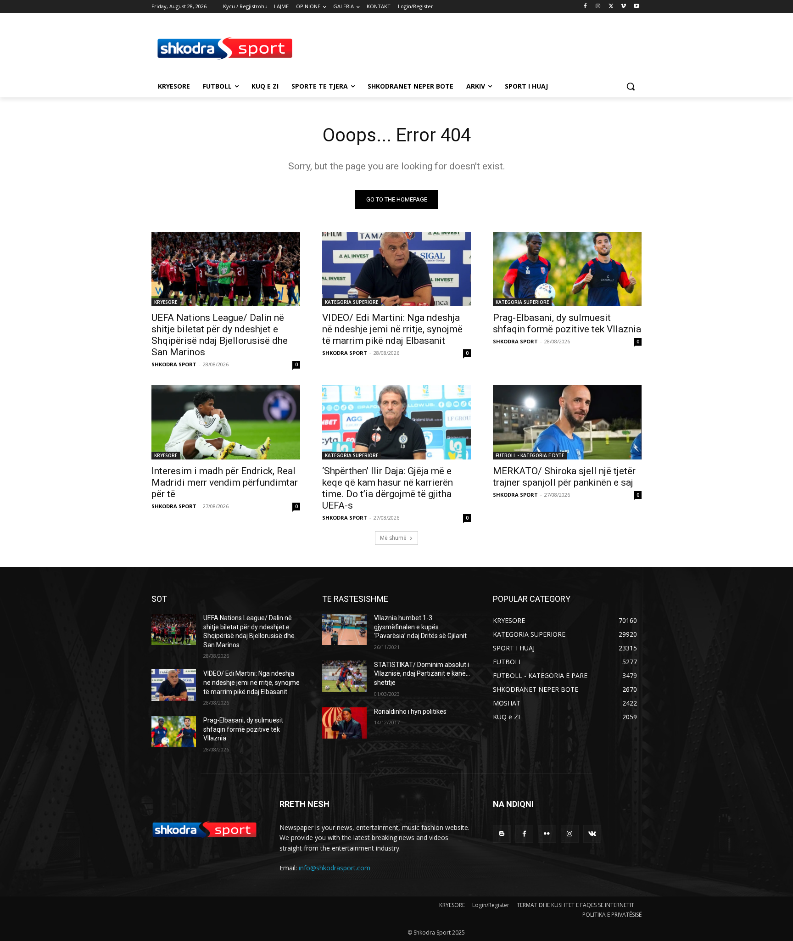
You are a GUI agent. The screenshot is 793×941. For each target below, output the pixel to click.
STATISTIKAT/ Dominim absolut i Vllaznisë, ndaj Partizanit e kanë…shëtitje (422, 673)
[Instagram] (598, 6)
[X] (611, 6)
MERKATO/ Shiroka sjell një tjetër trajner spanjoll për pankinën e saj (564, 476)
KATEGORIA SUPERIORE (351, 302)
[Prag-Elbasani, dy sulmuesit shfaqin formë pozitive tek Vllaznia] (567, 269)
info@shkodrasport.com (334, 867)
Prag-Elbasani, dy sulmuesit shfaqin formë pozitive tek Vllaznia (567, 323)
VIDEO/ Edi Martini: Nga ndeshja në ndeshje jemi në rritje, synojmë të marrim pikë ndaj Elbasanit (392, 329)
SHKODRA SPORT (173, 364)
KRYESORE (165, 302)
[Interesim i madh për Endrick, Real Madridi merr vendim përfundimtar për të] (225, 422)
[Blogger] (502, 834)
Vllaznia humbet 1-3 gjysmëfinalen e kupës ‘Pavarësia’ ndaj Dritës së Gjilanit (420, 626)
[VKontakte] (592, 834)
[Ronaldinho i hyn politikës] (344, 723)
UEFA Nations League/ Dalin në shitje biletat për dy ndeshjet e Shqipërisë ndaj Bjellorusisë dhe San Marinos (219, 335)
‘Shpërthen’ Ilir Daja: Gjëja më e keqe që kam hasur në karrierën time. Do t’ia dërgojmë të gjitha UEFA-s (387, 488)
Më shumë (393, 538)
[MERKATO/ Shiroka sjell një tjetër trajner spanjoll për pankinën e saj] (567, 422)
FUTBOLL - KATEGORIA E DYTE (530, 455)
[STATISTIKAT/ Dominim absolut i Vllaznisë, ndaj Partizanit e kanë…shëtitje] (344, 676)
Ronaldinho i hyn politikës (410, 711)
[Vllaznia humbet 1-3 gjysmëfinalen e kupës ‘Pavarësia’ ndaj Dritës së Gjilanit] (344, 629)
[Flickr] (547, 834)
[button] (631, 86)
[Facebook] (585, 6)
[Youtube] (636, 6)
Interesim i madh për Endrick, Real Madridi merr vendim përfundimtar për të (224, 482)
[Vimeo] (623, 6)
